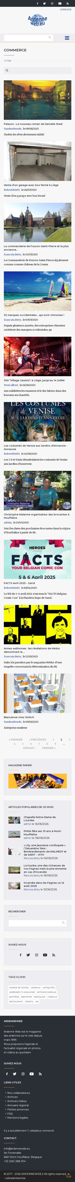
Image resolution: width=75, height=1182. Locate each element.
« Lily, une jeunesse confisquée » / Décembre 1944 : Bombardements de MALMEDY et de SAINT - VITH (45, 850)
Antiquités (49, 987)
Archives (12, 1097)
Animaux (35, 987)
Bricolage (39, 997)
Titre (7, 60)
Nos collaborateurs (18, 1093)
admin (8, 522)
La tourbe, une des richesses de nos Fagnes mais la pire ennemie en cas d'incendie (45, 868)
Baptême (14, 997)
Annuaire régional (18, 1105)
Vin (37, 1001)
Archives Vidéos (17, 1101)
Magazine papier (37, 781)
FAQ (10, 1113)
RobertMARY (12, 189)
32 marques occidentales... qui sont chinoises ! (34, 315)
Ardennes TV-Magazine (22, 992)
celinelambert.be (15, 1178)
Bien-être (26, 997)
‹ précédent (37, 739)
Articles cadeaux (46, 992)
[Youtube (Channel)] (60, 4)
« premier (15, 739)
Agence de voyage (19, 987)
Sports (29, 1001)
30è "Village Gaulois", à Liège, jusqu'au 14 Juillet (34, 380)
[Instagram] (52, 4)
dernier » (49, 748)
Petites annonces (18, 1109)
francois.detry (12, 254)
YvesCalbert (11, 385)
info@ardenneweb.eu (17, 1148)
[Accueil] (37, 26)
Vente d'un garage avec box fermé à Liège (31, 185)
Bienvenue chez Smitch (19, 717)
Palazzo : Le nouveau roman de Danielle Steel (33, 124)
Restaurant (16, 1001)
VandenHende (12, 128)
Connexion (65, 9)
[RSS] (67, 4)
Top (68, 1176)
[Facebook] (37, 4)
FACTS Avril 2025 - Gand (19, 583)
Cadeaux (52, 997)
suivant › (29, 748)
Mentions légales (17, 1117)
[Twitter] (45, 4)
